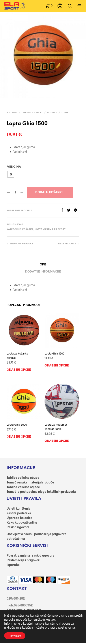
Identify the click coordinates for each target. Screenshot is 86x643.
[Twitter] (70, 210)
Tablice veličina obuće (23, 477)
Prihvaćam (15, 635)
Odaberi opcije (19, 369)
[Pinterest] (76, 210)
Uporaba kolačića (19, 518)
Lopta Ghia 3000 (17, 424)
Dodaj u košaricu (50, 192)
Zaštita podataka (19, 513)
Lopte (65, 112)
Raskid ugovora (18, 527)
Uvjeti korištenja (18, 508)
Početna (12, 112)
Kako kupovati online (22, 522)
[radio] (10, 174)
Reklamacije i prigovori (23, 560)
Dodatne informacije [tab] (43, 271)
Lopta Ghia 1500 (54, 353)
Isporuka (13, 565)
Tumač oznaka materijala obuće (30, 482)
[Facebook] (63, 210)
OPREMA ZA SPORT (32, 112)
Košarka (52, 112)
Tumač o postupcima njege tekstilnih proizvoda (41, 491)
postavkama (66, 627)
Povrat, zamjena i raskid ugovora (30, 555)
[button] (48, 5)
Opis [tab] (43, 264)
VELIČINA (14, 167)
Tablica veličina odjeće (23, 487)
